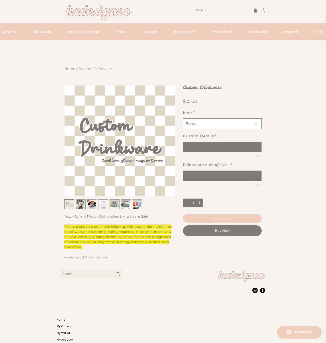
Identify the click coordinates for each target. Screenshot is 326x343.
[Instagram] (255, 290)
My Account (65, 339)
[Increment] (200, 203)
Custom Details (199, 136)
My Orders (64, 326)
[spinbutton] (193, 203)
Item (189, 112)
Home (69, 69)
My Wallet (63, 333)
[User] (262, 10)
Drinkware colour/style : (207, 165)
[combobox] (222, 123)
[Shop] (255, 10)
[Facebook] (262, 290)
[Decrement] (187, 203)
